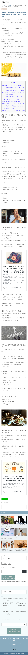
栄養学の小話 (4, 9)
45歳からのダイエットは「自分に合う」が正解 (13, 110)
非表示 (14, 82)
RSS (15, 649)
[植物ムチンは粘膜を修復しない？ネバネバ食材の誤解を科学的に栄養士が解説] (20, 507)
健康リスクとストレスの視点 (11, 99)
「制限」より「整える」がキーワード (13, 106)
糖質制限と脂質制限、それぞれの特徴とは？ (13, 85)
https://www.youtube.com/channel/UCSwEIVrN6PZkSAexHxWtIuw (13, 581)
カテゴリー (3, 555)
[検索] (24, 571)
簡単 (9, 563)
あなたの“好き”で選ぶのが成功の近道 (11, 101)
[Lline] (4, 499)
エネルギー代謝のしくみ (10, 94)
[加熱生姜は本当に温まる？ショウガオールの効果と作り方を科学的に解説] (8, 507)
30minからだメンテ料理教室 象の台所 (14, 639)
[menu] (26, 2)
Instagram (13, 649)
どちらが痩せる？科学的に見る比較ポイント (13, 92)
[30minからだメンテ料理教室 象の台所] (5, 2)
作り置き (4, 563)
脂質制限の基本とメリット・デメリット (14, 90)
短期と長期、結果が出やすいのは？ (13, 96)
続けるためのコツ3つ (9, 108)
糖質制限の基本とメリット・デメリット (14, 87)
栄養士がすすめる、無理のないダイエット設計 (13, 103)
